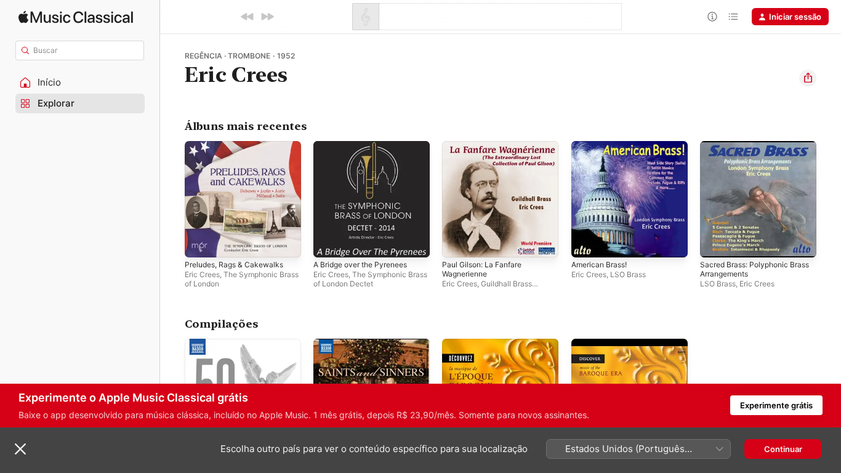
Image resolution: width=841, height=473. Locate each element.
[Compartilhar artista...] (807, 78)
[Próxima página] (828, 199)
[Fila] (733, 16)
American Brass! (602, 146)
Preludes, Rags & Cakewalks (238, 146)
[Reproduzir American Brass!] (586, 242)
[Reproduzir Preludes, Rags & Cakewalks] (200, 242)
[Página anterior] (172, 199)
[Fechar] (20, 449)
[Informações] (712, 16)
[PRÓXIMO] (267, 16)
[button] (80, 82)
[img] (75, 17)
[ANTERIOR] (247, 16)
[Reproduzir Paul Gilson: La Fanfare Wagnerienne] (457, 242)
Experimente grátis (776, 405)
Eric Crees (202, 274)
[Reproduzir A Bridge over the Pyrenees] (329, 242)
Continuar (783, 449)
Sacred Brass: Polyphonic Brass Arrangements (748, 151)
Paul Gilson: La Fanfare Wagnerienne (486, 151)
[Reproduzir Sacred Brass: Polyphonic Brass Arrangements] (715, 242)
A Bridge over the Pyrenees (366, 146)
